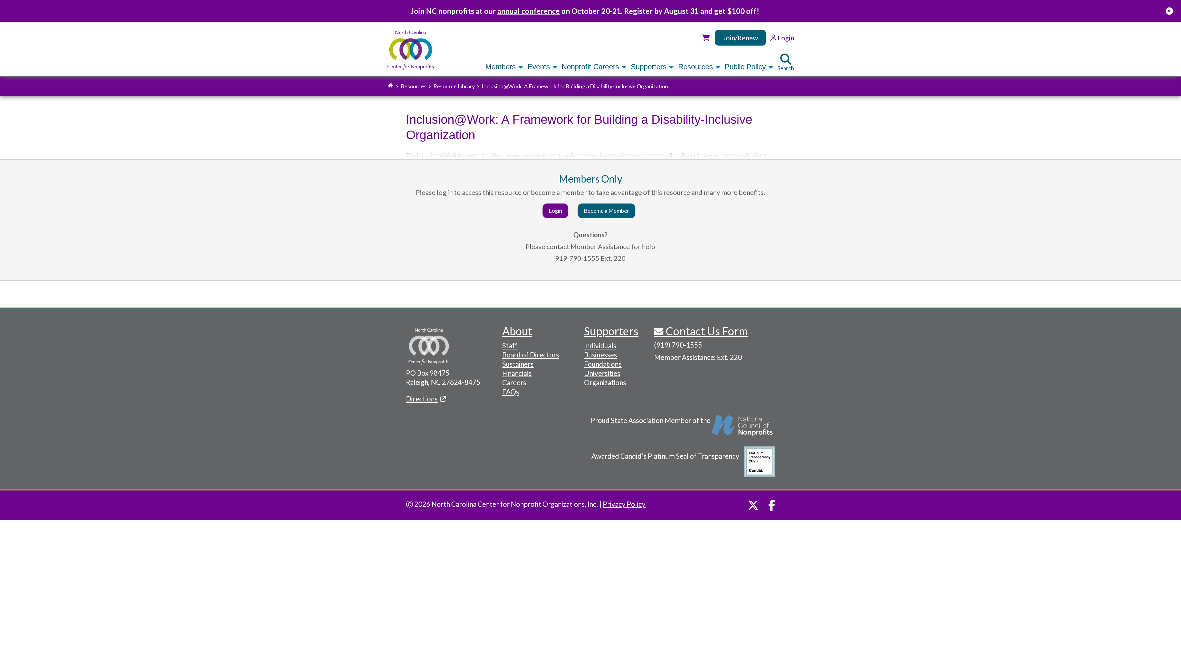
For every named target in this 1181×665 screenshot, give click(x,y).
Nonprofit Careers (591, 66)
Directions (422, 399)
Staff (510, 345)
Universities (602, 373)
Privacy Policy (624, 504)
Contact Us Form (705, 331)
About (517, 331)
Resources (696, 66)
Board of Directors (530, 355)
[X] (753, 505)
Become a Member (606, 210)
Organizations (605, 382)
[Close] (1169, 11)
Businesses (600, 355)
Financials (517, 373)
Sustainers (518, 364)
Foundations (603, 364)
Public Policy (746, 66)
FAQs (510, 392)
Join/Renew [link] (740, 38)
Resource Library (454, 86)
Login (555, 210)
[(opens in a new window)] (742, 428)
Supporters (650, 66)
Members (501, 66)
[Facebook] (771, 505)
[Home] (411, 50)
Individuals (600, 345)
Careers (514, 382)
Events (539, 66)
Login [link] (785, 38)
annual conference (528, 10)
